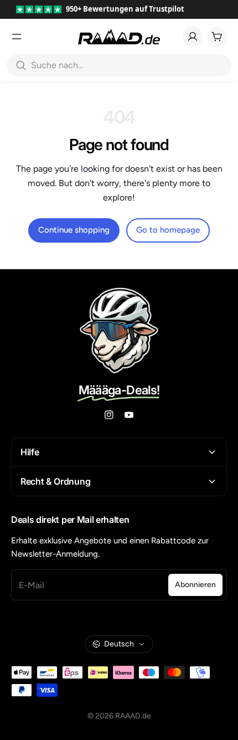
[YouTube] (129, 414)
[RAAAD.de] (119, 36)
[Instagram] (109, 414)
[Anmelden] (193, 37)
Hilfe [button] (29, 452)
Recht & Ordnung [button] (55, 481)
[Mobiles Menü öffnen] (16, 36)
